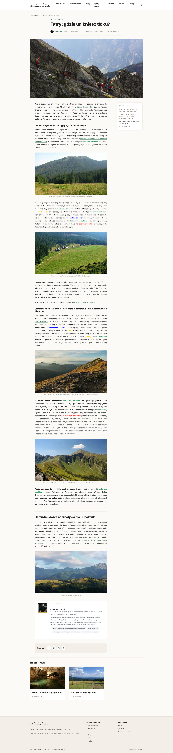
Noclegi (131, 4)
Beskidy (89, 738)
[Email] (59, 648)
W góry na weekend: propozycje (47, 692)
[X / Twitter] (54, 648)
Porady (87, 4)
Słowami (111, 4)
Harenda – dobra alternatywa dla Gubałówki (129, 122)
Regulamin (120, 729)
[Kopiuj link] (63, 648)
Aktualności (60, 4)
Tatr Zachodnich (41, 321)
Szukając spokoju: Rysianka (83, 692)
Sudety (88, 732)
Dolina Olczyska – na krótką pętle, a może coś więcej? (128, 110)
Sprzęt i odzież (97, 5)
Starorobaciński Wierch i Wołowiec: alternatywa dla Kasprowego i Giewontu (127, 116)
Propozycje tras (57, 19)
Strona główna (34, 15)
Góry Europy (90, 741)
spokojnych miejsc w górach (83, 302)
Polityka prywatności (124, 732)
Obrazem (121, 4)
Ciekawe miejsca (75, 4)
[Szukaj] (141, 5)
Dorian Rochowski (60, 31)
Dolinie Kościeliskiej (85, 107)
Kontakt (119, 726)
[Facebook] (49, 648)
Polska (88, 735)
